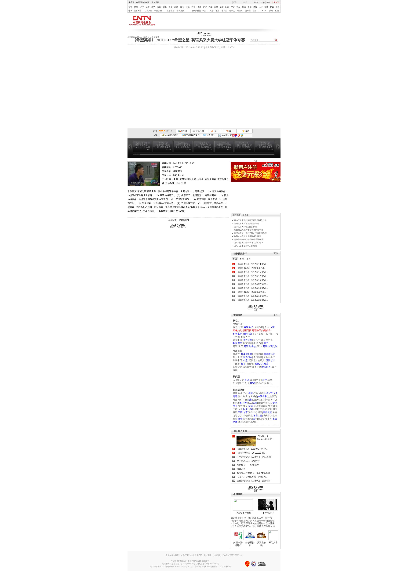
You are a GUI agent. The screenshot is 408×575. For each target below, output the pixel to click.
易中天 (265, 399)
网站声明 (207, 555)
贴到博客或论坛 (192, 135)
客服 (268, 2)
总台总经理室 (228, 555)
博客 (255, 7)
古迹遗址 (252, 422)
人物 (266, 327)
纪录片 (232, 11)
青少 (182, 7)
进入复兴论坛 (212, 47)
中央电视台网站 (172, 555)
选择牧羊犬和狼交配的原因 (245, 227)
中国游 (236, 363)
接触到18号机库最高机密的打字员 (248, 230)
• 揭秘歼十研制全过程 (263, 520)
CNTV (231, 47)
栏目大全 (148, 11)
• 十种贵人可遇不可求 (242, 523)
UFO (272, 399)
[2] (160, 130)
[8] (167, 130)
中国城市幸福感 (243, 512)
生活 (255, 409)
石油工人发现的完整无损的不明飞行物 (250, 220)
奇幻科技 (242, 399)
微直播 (242, 518)
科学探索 (257, 412)
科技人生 (245, 337)
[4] (162, 130)
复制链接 (172, 220)
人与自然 (258, 327)
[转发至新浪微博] (239, 135)
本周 (242, 258)
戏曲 (165, 7)
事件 (269, 418)
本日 (235, 258)
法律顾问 (217, 555)
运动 (255, 406)
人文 (240, 415)
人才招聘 (198, 555)
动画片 (240, 11)
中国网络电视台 (143, 2)
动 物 (270, 380)
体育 (147, 7)
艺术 (193, 7)
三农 (233, 7)
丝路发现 (257, 354)
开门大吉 (273, 542)
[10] (169, 130)
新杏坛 (250, 363)
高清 (212, 11)
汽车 (210, 7)
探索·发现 (238, 327)
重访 (259, 346)
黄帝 (245, 406)
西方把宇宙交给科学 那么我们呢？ (248, 243)
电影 (217, 11)
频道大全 (137, 11)
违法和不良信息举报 (170, 564)
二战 (245, 393)
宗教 (269, 409)
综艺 (153, 7)
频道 (271, 11)
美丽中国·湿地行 (238, 544)
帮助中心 (239, 555)
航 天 (269, 383)
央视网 (131, 2)
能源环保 (263, 406)
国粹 (261, 393)
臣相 (240, 393)
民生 (250, 415)
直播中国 (170, 11)
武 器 (258, 383)
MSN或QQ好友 (171, 135)
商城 (238, 7)
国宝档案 (247, 343)
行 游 (263, 383)
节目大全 (158, 11)
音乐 (170, 7)
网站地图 (155, 2)
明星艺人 (267, 402)
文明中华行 (269, 357)
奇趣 (235, 399)
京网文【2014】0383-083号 (207, 564)
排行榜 (184, 131)
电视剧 (224, 11)
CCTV (263, 11)
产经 (205, 7)
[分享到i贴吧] (236, 135)
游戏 (277, 7)
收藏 (247, 131)
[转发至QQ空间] (242, 135)
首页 (130, 7)
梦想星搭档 (249, 544)
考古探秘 (252, 396)
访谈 (266, 7)
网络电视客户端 (199, 11)
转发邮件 (210, 135)
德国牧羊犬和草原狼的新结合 (246, 223)
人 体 (247, 383)
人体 (240, 409)
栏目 (277, 11)
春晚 (159, 7)
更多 (275, 253)
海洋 (250, 412)
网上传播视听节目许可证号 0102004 (165, 566)
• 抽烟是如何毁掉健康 (263, 523)
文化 (188, 7)
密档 (240, 396)
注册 (263, 2)
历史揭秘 (262, 409)
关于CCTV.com (187, 555)
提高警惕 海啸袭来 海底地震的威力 (249, 239)
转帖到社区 (226, 135)
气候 (270, 406)
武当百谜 (247, 366)
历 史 (241, 380)
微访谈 (234, 518)
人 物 (235, 380)
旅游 (216, 7)
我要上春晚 (261, 544)
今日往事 (257, 357)
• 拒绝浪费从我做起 (265, 526)
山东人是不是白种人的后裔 (245, 246)
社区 (244, 7)
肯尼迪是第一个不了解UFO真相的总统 (250, 233)
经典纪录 (242, 422)
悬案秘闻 (262, 418)
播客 (255, 11)
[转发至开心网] (233, 135)
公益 (199, 7)
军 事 (252, 380)
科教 (176, 7)
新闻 (136, 7)
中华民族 (257, 343)
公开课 (248, 11)
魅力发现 (237, 357)
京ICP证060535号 (188, 564)
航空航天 (271, 396)
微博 (249, 7)
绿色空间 (257, 340)
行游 (255, 393)
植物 (235, 393)
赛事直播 (180, 11)
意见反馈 (199, 131)
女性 (240, 406)
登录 (256, 2)
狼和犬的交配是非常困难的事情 (247, 236)
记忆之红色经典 (257, 360)
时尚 (227, 7)
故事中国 (237, 360)
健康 (222, 7)
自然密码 (237, 366)
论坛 (261, 7)
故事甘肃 (256, 366)
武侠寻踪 (267, 415)
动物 (245, 415)
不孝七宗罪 (268, 512)
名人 (250, 402)
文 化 (258, 380)
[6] (164, 130)
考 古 (241, 383)
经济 (142, 7)
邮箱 (272, 7)
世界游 (236, 354)
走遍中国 (237, 340)
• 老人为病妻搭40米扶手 (243, 526)
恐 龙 (235, 383)
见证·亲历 (238, 346)
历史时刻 (257, 399)
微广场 (251, 518)
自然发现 (247, 418)
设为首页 (275, 2)
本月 (248, 258)
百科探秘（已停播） (264, 333)
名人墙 (260, 518)
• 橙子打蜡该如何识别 (241, 520)
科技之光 (268, 340)
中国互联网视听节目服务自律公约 (216, 566)
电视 (130, 11)
